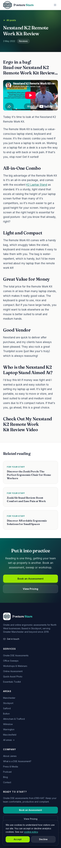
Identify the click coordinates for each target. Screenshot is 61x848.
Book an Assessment (30, 578)
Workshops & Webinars (15, 666)
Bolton (6, 713)
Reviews (23, 41)
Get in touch (13, 639)
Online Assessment (13, 671)
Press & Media (10, 766)
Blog (5, 777)
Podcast (7, 771)
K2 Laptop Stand (36, 184)
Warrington (8, 729)
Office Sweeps (10, 660)
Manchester (9, 698)
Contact (7, 782)
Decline (43, 839)
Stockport (8, 703)
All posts (11, 20)
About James (10, 756)
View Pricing (30, 588)
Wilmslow (8, 724)
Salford (7, 708)
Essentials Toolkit (12, 681)
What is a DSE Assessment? (17, 761)
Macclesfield (9, 734)
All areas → (9, 740)
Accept (18, 839)
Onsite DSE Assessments (15, 655)
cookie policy (31, 832)
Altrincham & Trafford (14, 719)
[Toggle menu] (55, 5)
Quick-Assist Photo (12, 676)
